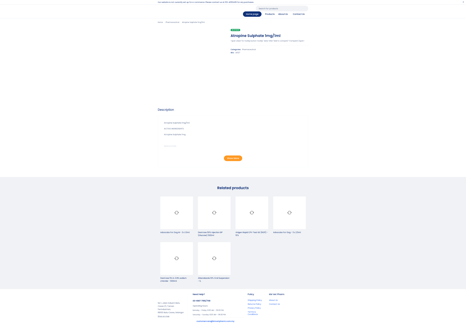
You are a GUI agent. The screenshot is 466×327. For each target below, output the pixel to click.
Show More (233, 158)
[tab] (166, 110)
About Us (273, 300)
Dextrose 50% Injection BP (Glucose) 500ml (210, 234)
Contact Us (274, 304)
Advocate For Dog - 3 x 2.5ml (287, 232)
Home (160, 22)
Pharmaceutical (172, 22)
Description (166, 110)
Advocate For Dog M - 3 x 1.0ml (175, 232)
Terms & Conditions (253, 313)
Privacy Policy (254, 308)
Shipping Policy (255, 300)
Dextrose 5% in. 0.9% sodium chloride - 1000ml (173, 279)
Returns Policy (254, 304)
